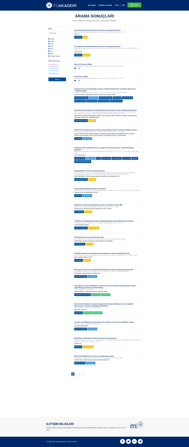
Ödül (51, 49)
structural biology (127, 98)
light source (117, 98)
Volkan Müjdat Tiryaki (81, 120)
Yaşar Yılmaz (78, 313)
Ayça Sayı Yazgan (80, 158)
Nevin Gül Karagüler (80, 329)
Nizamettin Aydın (79, 363)
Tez (51, 51)
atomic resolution (80, 101)
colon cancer (126, 158)
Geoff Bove (78, 37)
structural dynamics (116, 101)
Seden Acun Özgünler (81, 228)
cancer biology (106, 158)
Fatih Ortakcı (78, 260)
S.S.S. (117, 5)
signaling (134, 158)
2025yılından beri (53, 68)
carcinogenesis (117, 158)
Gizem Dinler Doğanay (81, 98)
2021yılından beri (53, 70)
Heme (98, 158)
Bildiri (52, 53)
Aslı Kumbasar (79, 212)
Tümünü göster (52, 64)
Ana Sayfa (92, 5)
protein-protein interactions (82, 161)
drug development (104, 101)
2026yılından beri (53, 66)
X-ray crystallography (106, 98)
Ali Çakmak (78, 138)
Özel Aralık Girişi (53, 74)
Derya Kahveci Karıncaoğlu (82, 294)
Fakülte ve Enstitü (105, 5)
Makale (52, 39)
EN (123, 5)
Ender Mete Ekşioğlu (80, 276)
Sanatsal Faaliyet (55, 56)
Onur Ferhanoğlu (79, 244)
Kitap (51, 46)
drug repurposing (91, 101)
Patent (52, 41)
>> (83, 374)
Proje (51, 44)
